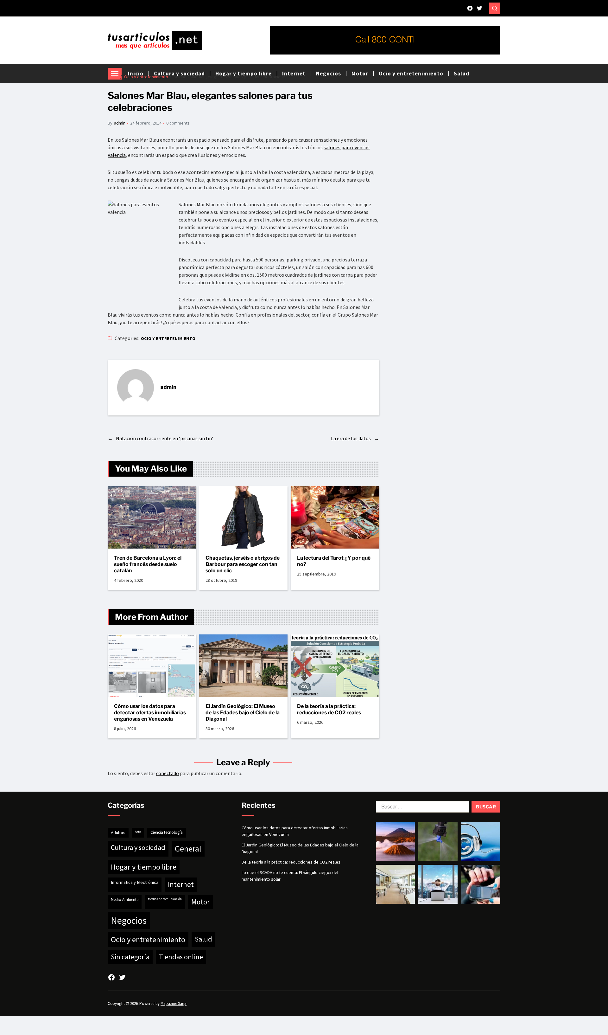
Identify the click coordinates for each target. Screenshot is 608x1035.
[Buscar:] (421, 808)
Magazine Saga (174, 1003)
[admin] (135, 387)
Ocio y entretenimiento (411, 73)
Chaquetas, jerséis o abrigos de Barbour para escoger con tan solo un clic (243, 564)
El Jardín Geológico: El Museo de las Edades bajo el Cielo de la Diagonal (243, 712)
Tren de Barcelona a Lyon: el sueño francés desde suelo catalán (147, 564)
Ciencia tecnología (166, 832)
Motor (200, 901)
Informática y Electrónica (134, 882)
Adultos (118, 832)
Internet (181, 884)
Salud (461, 73)
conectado (167, 773)
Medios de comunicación (165, 899)
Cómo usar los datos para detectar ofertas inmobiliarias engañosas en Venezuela (150, 712)
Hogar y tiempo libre (143, 867)
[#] (470, 8)
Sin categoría (130, 956)
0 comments (178, 123)
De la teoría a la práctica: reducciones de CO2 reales (329, 709)
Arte (138, 832)
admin (119, 123)
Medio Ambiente (124, 899)
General (188, 848)
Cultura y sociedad (138, 847)
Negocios (129, 920)
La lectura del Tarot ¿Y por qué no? (333, 561)
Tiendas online (181, 956)
